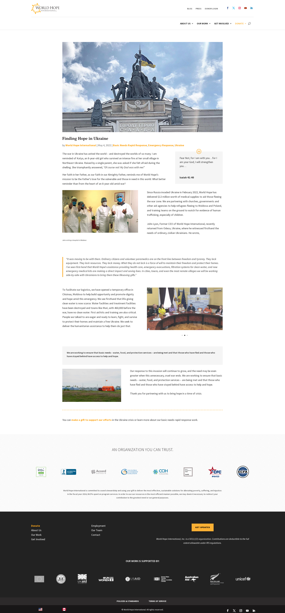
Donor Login (211, 8)
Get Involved (221, 23)
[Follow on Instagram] (239, 8)
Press (198, 8)
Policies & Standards (128, 601)
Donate (239, 23)
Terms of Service (157, 601)
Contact (95, 534)
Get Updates (202, 527)
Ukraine (179, 145)
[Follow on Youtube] (245, 8)
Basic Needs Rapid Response (130, 145)
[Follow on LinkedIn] (251, 8)
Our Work (202, 23)
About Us (185, 23)
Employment (98, 525)
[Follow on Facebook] (227, 8)
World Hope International (80, 145)
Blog (189, 8)
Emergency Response (161, 145)
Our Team (96, 530)
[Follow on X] (233, 8)
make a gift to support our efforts (91, 420)
